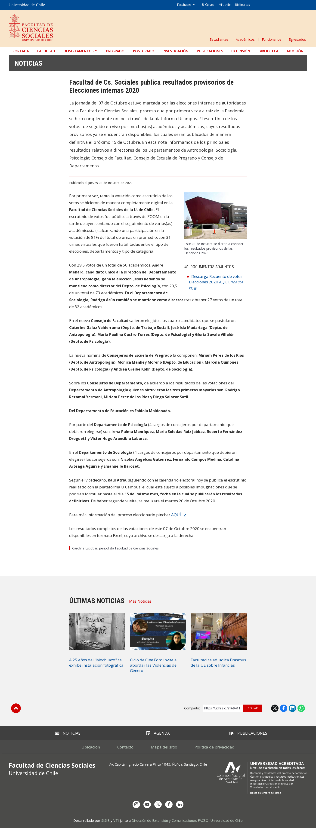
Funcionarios (272, 39)
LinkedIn (292, 708)
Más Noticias (140, 601)
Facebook (283, 708)
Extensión (240, 51)
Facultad (46, 51)
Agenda (162, 733)
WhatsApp (301, 708)
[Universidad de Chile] (27, 5)
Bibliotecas (242, 5)
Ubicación (90, 747)
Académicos (245, 39)
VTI (116, 820)
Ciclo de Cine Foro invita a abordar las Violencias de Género (153, 665)
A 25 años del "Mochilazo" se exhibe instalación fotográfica (96, 662)
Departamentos (78, 51)
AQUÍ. (177, 514)
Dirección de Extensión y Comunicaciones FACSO (170, 820)
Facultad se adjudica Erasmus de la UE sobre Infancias (218, 662)
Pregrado (115, 51)
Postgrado (143, 51)
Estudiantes (219, 39)
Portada (20, 51)
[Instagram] (136, 804)
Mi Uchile (225, 5)
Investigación (175, 51)
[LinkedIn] (179, 804)
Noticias (28, 63)
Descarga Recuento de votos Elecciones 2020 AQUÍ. (216, 282)
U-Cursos (208, 5)
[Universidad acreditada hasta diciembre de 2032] (262, 778)
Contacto (125, 747)
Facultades (184, 5)
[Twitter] (158, 804)
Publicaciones (210, 51)
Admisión (295, 51)
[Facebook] (169, 804)
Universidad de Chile (226, 820)
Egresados (297, 39)
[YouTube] (147, 804)
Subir (16, 708)
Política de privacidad (215, 747)
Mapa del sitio (164, 747)
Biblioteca (268, 51)
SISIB (105, 820)
